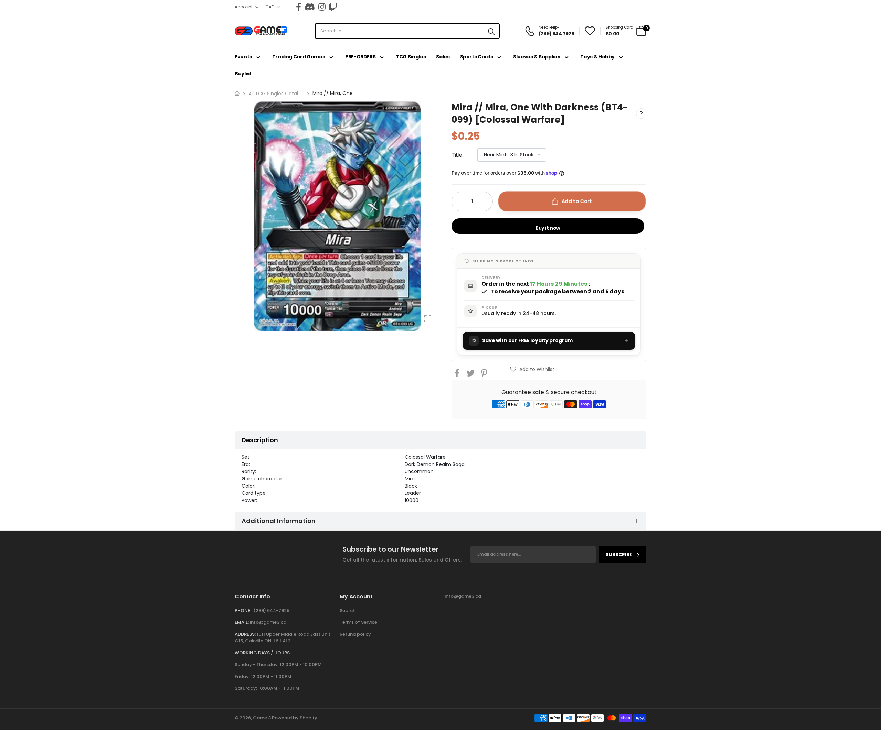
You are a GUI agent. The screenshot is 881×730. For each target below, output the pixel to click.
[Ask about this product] (641, 113)
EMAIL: (242, 622)
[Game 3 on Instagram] (322, 7)
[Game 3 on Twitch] (333, 7)
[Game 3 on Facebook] (298, 7)
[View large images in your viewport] (428, 319)
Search (347, 610)
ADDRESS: (245, 634)
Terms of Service (358, 622)
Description (260, 440)
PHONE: (243, 610)
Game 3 (262, 718)
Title (458, 155)
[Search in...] (491, 31)
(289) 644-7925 (271, 610)
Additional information (279, 520)
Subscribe (619, 554)
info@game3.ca (268, 622)
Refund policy (355, 634)
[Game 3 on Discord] (310, 7)
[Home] (237, 93)
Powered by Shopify (294, 718)
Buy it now (548, 227)
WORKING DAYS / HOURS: (263, 653)
